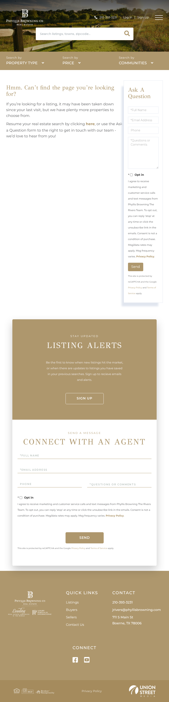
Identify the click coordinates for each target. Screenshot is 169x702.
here (90, 124)
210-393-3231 (108, 17)
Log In (127, 17)
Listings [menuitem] (72, 603)
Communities (133, 63)
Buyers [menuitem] (71, 610)
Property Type (22, 63)
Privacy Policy (145, 256)
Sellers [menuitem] (71, 617)
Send (135, 267)
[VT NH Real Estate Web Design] (142, 691)
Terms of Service (98, 548)
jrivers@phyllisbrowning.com (136, 610)
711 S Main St (127, 620)
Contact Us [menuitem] (75, 625)
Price (68, 63)
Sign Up (143, 17)
